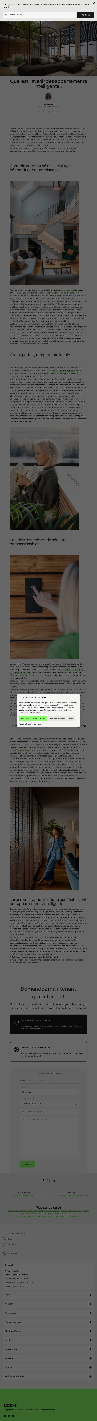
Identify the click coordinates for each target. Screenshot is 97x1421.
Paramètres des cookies (30, 724)
